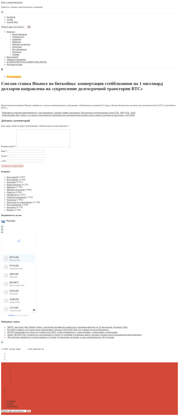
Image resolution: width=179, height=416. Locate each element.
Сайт (3, 161)
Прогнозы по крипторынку (20, 202)
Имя (4, 151)
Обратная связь (14, 356)
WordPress (49, 349)
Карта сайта (12, 359)
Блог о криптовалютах (12, 2)
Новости (11, 32)
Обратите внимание (16, 59)
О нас (9, 354)
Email (4, 156)
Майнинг (16, 42)
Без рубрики (12, 179)
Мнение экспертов (21, 44)
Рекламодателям (14, 64)
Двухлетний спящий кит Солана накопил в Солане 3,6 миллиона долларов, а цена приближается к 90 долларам (60, 337)
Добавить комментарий (14, 100)
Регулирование (19, 49)
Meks (24, 349)
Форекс (15, 54)
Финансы (16, 52)
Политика (17, 47)
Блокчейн (16, 39)
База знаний (12, 57)
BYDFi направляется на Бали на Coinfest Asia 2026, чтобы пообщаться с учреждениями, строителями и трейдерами (62, 332)
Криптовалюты (19, 34)
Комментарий (8, 146)
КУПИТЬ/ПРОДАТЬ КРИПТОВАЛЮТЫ (27, 62)
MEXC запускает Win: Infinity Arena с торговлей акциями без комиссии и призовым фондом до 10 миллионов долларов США (67, 327)
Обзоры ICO (18, 37)
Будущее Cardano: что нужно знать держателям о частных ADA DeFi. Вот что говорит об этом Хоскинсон (58, 329)
